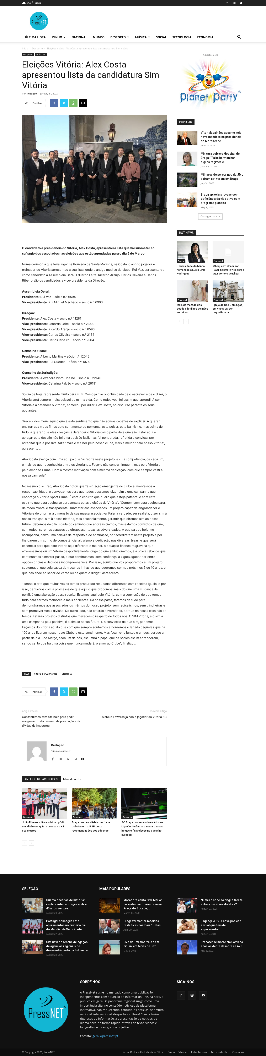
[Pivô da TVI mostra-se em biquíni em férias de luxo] (109, 947)
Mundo (99, 37)
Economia (205, 37)
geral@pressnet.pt (105, 1036)
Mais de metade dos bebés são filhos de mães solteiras (192, 308)
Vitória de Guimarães (45, 673)
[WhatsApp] (73, 103)
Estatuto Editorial (177, 1052)
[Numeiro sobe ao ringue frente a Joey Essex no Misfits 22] (187, 905)
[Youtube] (241, 3)
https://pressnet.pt (61, 751)
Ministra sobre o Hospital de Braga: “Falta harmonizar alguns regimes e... (220, 158)
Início (25, 48)
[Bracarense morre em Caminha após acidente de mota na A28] (187, 947)
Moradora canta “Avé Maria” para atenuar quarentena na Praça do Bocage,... (142, 904)
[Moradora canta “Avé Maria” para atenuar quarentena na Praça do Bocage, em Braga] (109, 905)
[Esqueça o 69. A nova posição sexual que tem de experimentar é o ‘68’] (187, 926)
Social (161, 37)
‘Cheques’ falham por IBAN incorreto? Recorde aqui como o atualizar (228, 270)
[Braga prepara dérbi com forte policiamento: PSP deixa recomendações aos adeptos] (94, 803)
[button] (239, 37)
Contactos (238, 1052)
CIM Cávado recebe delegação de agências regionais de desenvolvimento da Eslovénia (67, 946)
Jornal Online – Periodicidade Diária (143, 1052)
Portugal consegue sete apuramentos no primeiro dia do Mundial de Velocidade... (66, 925)
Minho (57, 37)
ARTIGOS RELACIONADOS (41, 779)
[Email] (83, 103)
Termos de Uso (219, 1052)
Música (141, 37)
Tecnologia (181, 37)
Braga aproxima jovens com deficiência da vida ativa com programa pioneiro (220, 199)
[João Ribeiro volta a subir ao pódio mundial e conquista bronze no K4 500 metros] (44, 803)
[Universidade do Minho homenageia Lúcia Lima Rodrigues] (192, 252)
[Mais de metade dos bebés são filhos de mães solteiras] (192, 291)
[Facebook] (227, 3)
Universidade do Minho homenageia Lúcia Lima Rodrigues (191, 270)
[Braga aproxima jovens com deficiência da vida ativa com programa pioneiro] (187, 199)
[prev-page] (24, 843)
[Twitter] (64, 103)
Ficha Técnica (199, 1052)
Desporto (118, 37)
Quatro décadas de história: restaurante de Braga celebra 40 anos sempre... (66, 904)
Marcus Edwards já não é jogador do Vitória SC (134, 717)
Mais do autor (72, 779)
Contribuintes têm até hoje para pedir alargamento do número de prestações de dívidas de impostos (51, 721)
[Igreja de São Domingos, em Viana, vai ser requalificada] (228, 291)
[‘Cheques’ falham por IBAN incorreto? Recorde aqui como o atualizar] (228, 252)
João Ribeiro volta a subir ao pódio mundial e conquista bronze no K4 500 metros (43, 826)
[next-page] (31, 843)
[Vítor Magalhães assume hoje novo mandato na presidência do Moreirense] (187, 138)
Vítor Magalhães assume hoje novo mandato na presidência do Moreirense (221, 137)
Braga (181, 261)
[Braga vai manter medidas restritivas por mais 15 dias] (109, 926)
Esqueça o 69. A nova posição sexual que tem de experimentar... (221, 925)
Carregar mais (209, 216)
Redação (32, 93)
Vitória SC (41, 54)
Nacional (79, 37)
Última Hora (35, 37)
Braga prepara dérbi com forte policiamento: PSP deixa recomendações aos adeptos (91, 826)
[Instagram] (234, 3)
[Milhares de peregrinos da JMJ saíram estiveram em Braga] (187, 180)
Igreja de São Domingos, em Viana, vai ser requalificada (228, 308)
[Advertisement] (94, 235)
